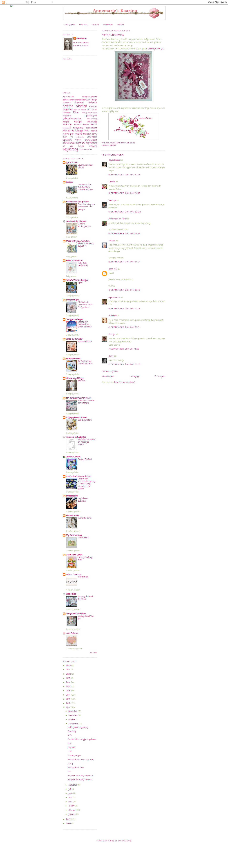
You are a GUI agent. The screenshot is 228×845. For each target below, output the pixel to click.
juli (70, 789)
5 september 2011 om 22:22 (125, 211)
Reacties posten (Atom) (124, 382)
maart (72, 805)
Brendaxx (113, 315)
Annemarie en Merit (118, 218)
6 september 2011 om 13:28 (124, 308)
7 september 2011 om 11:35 (124, 349)
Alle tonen (93, 653)
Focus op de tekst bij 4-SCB (85, 597)
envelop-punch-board (89, 113)
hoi (69, 771)
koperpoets (67, 128)
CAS (87, 99)
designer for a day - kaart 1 (80, 779)
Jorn (70, 751)
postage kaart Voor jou (86, 617)
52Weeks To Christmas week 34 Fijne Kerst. (85, 305)
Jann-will (113, 269)
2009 (68, 823)
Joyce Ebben (114, 160)
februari (73, 810)
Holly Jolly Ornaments (83, 264)
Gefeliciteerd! (83, 537)
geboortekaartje (72, 119)
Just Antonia (72, 633)
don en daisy (80, 109)
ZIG (90, 149)
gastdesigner (91, 115)
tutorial (81, 146)
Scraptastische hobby (76, 613)
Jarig (70, 763)
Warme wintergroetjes (84, 225)
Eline (75, 113)
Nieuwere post (108, 376)
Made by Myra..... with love (77, 241)
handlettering (92, 119)
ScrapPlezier (92, 137)
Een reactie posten (110, 371)
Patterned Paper (73, 358)
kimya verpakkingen (75, 378)
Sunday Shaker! (85, 459)
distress (92, 103)
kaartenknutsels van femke (78, 476)
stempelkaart (91, 140)
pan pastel (76, 134)
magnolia (78, 128)
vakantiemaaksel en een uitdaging (86, 401)
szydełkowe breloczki (83, 499)
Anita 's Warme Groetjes (77, 280)
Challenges (108, 24)
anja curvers (114, 297)
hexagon (78, 121)
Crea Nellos (71, 594)
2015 (68, 690)
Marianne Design (73, 131)
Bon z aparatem (85, 420)
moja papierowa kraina (76, 417)
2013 (68, 699)
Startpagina (69, 24)
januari (72, 814)
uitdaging (93, 146)
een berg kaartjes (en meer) (78, 398)
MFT (87, 131)
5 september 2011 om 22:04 (125, 174)
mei (71, 797)
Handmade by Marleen (76, 221)
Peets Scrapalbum (74, 260)
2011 (68, 707)
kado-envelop (92, 122)
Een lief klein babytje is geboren (82, 739)
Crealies (69, 182)
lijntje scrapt (71, 162)
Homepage (134, 376)
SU (83, 143)
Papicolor (87, 134)
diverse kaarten (75, 106)
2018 (68, 678)
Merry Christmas (76, 767)
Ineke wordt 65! (85, 341)
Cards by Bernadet (74, 339)
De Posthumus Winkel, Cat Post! (85, 362)
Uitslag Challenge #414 (85, 558)
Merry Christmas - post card (81, 759)
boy (69, 743)
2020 (68, 674)
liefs (70, 735)
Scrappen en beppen (74, 319)
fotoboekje (67, 116)
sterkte (66, 143)
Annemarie (81, 38)
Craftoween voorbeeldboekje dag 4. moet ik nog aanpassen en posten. (86, 483)
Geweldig (72, 731)
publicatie (80, 137)
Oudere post (160, 376)
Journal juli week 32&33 (85, 166)
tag (87, 143)
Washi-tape (84, 149)
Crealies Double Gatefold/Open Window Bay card (85, 187)
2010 (68, 819)
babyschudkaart (89, 96)
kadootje (67, 125)
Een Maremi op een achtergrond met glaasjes (86, 207)
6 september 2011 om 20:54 (125, 327)
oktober (72, 719)
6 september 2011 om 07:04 (124, 233)
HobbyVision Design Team (77, 201)
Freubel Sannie (72, 515)
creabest (67, 102)
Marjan (112, 240)
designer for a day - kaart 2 (80, 775)
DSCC (89, 109)
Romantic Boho (84, 518)
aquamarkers (68, 96)
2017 (68, 682)
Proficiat (71, 747)
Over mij (83, 24)
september (74, 723)
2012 (68, 703)
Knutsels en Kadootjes (76, 437)
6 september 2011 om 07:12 (124, 261)
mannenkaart (91, 128)
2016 (68, 686)
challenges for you (156, 48)
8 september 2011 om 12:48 (124, 364)
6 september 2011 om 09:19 (124, 290)
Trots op (95, 24)
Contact (120, 24)
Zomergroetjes (74, 755)
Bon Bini (81, 380)
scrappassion (72, 495)
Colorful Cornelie (73, 456)
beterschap (68, 99)
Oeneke (112, 181)
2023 (68, 665)
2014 (68, 695)
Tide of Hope (83, 576)
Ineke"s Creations (73, 574)
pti (72, 136)
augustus (73, 785)
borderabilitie (79, 99)
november (73, 715)
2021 (68, 669)
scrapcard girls (72, 299)
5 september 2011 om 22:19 (124, 193)
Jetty (111, 356)
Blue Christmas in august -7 (86, 245)
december (73, 711)
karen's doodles (81, 124)
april (71, 801)
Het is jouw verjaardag (78, 727)
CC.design (93, 100)
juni (70, 793)
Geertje (112, 334)
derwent (79, 103)
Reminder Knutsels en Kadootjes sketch (86, 442)
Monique (112, 200)
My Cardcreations (74, 535)
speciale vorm (72, 140)
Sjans (80, 282)
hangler (66, 122)
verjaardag (70, 149)
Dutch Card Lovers (74, 554)
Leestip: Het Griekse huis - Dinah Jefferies (85, 324)
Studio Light (75, 143)
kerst (113, 145)
